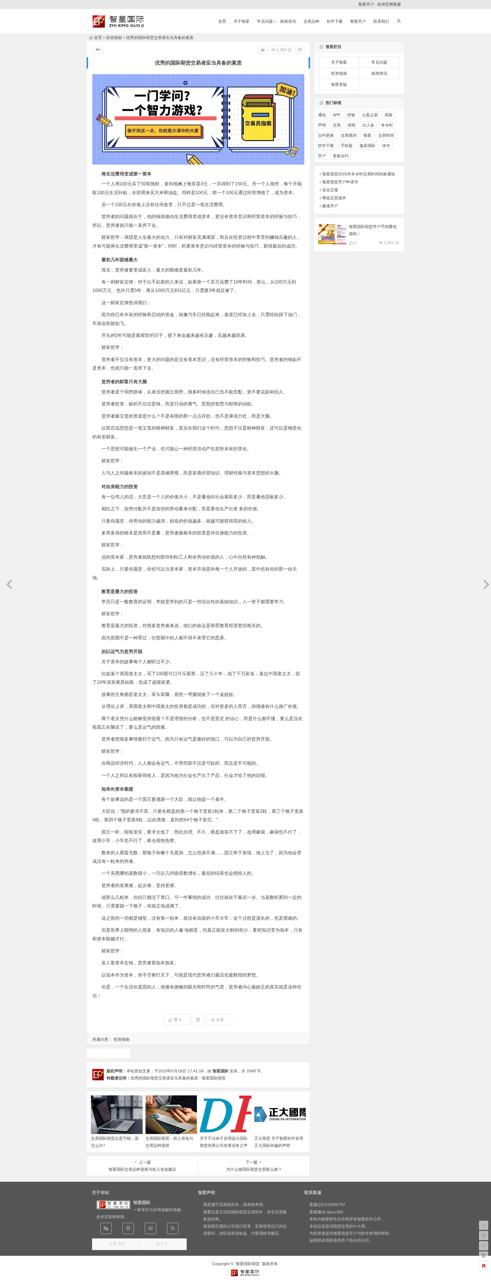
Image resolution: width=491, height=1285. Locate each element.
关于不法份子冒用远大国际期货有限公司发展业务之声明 (223, 1145)
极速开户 (330, 206)
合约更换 (326, 135)
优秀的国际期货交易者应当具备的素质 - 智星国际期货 (178, 1078)
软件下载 (335, 21)
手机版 (347, 145)
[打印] (262, 50)
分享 (220, 1019)
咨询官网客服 (389, 4)
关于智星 (241, 21)
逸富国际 (367, 145)
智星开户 (366, 4)
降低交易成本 (334, 198)
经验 (351, 115)
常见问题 (265, 21)
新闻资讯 (288, 21)
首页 (222, 21)
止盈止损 (370, 115)
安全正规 (330, 190)
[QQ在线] (128, 1228)
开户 (322, 156)
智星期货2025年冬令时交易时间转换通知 (358, 174)
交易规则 (349, 135)
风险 (389, 115)
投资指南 (114, 37)
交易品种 (311, 21)
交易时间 (386, 135)
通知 (322, 115)
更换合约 (341, 156)
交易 (337, 125)
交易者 (108, 1053)
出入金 (368, 125)
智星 (367, 135)
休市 (386, 145)
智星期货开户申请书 (340, 182)
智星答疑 (339, 84)
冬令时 (387, 125)
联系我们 (381, 21)
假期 (351, 125)
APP (336, 115)
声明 (322, 125)
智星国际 (220, 1071)
